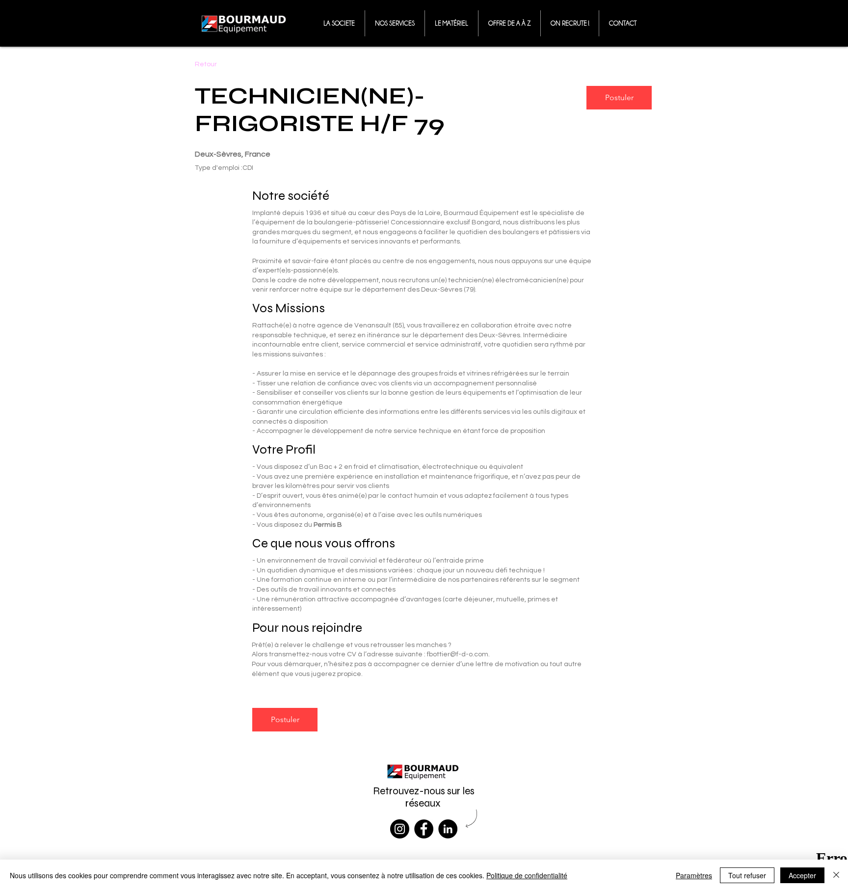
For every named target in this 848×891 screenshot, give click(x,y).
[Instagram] (399, 828)
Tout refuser (747, 875)
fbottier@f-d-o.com (457, 654)
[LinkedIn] (447, 828)
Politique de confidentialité (526, 875)
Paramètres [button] (694, 875)
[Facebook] (423, 828)
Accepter (802, 875)
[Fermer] (836, 875)
